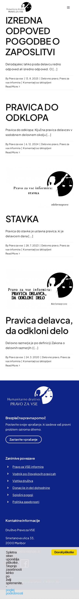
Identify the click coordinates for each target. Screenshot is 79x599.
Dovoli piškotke (64, 552)
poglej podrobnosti (14, 591)
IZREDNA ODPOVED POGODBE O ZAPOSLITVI (33, 35)
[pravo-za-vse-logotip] (19, 3)
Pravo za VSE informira (28, 467)
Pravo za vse (16, 78)
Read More (12, 86)
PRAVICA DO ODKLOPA (32, 112)
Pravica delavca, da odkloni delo (39, 325)
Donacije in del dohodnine (31, 488)
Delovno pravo (49, 78)
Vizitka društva (22, 481)
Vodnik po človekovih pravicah (34, 474)
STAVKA (22, 218)
